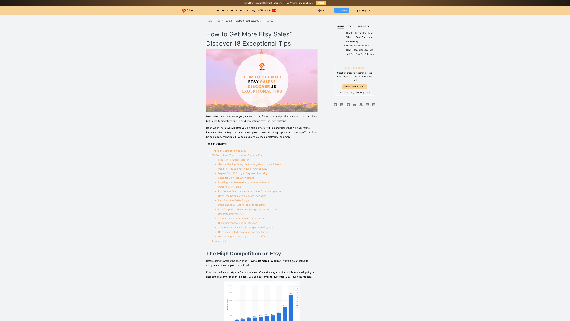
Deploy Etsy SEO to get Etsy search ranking (243, 173)
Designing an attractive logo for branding (241, 204)
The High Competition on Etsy (229, 150)
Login (357, 10)
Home (209, 21)
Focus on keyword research (233, 159)
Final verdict (219, 241)
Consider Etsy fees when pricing (236, 177)
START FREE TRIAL (354, 86)
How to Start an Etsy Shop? (359, 33)
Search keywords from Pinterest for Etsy (241, 218)
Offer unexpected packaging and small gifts (242, 231)
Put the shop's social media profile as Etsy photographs (250, 191)
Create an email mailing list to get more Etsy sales (246, 227)
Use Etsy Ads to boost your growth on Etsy (242, 168)
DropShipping (341, 10)
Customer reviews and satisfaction (237, 222)
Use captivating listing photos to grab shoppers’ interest (250, 164)
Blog (218, 21)
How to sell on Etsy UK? (357, 45)
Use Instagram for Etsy (231, 213)
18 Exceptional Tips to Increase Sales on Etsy (237, 155)
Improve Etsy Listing (229, 186)
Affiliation (267, 10)
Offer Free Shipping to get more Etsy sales (242, 195)
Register (366, 10)
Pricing (251, 10)
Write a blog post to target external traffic (242, 236)
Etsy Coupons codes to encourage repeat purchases (248, 209)
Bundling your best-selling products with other (244, 182)
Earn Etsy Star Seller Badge (233, 200)
